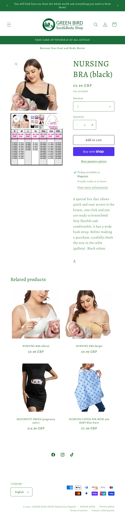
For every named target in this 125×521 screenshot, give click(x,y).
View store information (92, 187)
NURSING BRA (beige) (89, 346)
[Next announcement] (117, 5)
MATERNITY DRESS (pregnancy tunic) (36, 420)
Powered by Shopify (65, 506)
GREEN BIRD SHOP (43, 506)
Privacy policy (106, 506)
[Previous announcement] (7, 5)
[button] (9, 24)
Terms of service (79, 510)
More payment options (94, 161)
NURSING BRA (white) (35, 346)
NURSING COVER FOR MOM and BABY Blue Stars (89, 420)
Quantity (78, 117)
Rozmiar (78, 98)
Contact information (103, 510)
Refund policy (87, 506)
